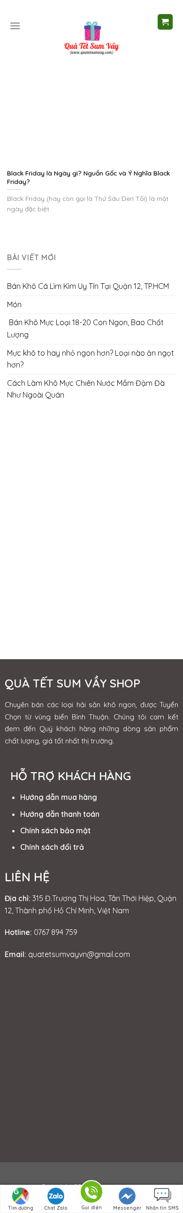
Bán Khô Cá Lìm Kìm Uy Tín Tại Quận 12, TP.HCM (88, 286)
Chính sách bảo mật (55, 830)
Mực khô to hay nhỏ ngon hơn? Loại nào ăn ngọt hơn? (90, 359)
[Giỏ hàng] (165, 22)
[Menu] (15, 25)
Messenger (127, 1208)
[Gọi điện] (91, 1193)
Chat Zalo (56, 1208)
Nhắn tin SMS (162, 1208)
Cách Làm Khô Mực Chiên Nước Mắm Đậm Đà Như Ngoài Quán (86, 389)
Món (14, 304)
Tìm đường (20, 1208)
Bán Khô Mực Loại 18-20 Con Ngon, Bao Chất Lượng (85, 328)
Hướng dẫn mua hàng (58, 797)
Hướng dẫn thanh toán (59, 814)
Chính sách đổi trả (52, 847)
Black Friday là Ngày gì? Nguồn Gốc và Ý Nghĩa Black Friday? (88, 177)
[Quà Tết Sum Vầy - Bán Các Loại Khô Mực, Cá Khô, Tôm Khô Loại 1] (91, 37)
